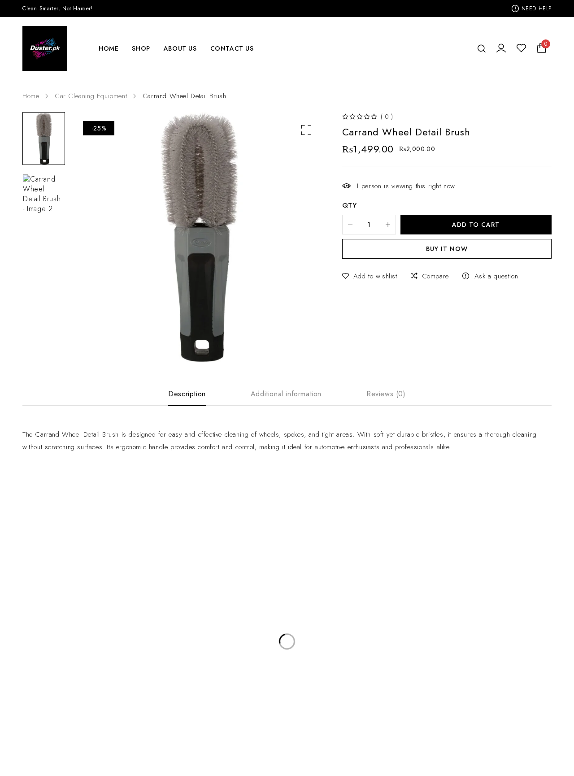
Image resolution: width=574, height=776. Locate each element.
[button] (306, 130)
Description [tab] (187, 394)
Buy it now (447, 248)
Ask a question (496, 276)
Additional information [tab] (286, 394)
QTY (349, 205)
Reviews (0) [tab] (386, 394)
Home (30, 95)
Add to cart (476, 224)
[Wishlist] (521, 48)
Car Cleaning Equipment (91, 95)
